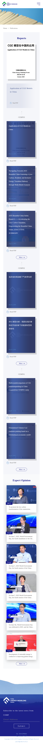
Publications (14, 28)
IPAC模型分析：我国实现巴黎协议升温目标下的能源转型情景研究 (20, 325)
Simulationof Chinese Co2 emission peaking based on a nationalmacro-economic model (20, 431)
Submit (21, 726)
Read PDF (15, 103)
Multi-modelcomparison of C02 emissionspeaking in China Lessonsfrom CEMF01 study (20, 386)
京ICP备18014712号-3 (21, 741)
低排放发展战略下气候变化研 (20, 277)
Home (5, 28)
